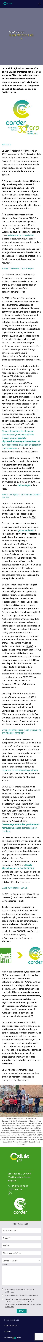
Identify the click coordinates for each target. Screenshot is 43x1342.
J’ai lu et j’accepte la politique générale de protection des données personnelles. (19, 1300)
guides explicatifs (26, 530)
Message (4, 1264)
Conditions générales (11, 1325)
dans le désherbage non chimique (21, 827)
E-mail (5, 1238)
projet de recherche (11, 315)
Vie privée (7, 1331)
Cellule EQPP (24, 485)
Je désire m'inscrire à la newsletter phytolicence (21, 1295)
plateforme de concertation (21, 235)
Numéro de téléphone (12, 1253)
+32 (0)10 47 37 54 (19, 1186)
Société (6, 1246)
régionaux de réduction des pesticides (20, 770)
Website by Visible (12, 1337)
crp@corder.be (15, 1189)
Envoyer (21, 1311)
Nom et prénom (9, 1231)
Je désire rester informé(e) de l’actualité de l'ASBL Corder (20, 1291)
